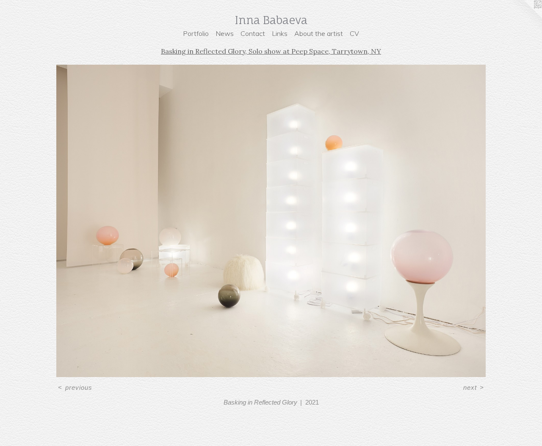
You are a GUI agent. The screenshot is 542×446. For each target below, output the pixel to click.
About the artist (318, 33)
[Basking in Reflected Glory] (271, 221)
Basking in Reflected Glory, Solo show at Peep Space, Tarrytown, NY (271, 51)
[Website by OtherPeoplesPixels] (525, 17)
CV (354, 33)
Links (280, 33)
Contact (253, 33)
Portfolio (196, 33)
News (225, 33)
